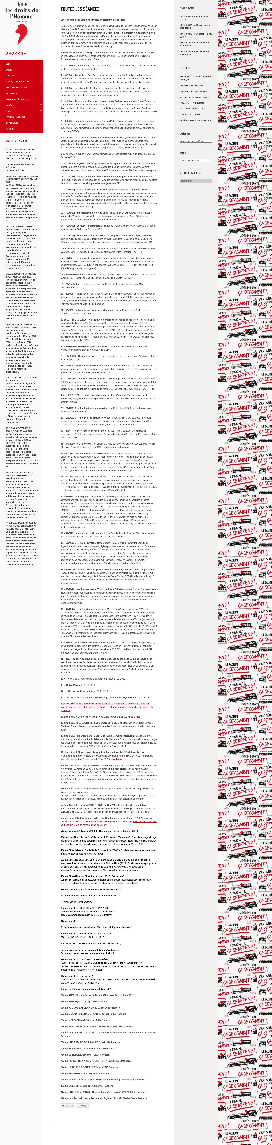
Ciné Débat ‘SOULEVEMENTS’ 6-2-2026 (192, 109)
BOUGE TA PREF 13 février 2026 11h (192, 103)
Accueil (8, 64)
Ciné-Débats (10, 105)
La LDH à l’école (11, 76)
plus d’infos (134, 717)
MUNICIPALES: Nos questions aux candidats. (194, 97)
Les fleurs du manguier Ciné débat (191, 86)
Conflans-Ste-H (16, 53)
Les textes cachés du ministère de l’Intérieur (21, 378)
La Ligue (8, 111)
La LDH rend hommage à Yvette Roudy (18, 164)
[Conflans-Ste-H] (21, 47)
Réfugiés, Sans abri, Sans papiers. (17, 87)
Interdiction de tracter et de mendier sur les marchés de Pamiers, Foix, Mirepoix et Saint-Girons (21, 327)
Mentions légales (12, 123)
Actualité (9, 70)
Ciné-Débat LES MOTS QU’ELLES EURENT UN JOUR (195, 120)
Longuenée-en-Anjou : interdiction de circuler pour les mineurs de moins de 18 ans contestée (21, 476)
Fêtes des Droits (11, 93)
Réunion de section (186, 16)
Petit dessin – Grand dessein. (16, 117)
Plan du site (10, 129)
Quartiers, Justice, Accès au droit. (17, 82)
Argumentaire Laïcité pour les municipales (194, 91)
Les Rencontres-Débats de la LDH (17, 99)
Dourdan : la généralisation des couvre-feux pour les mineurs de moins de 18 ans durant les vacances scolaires (21, 526)
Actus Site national (18, 141)
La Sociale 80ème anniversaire (190, 115)
